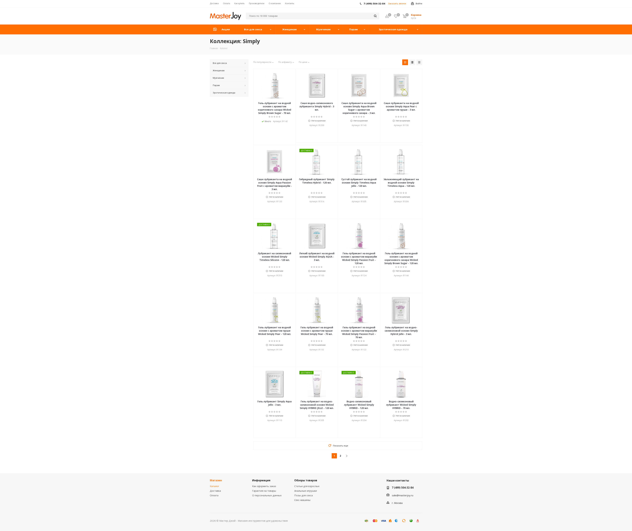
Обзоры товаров (305, 480)
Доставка (215, 490)
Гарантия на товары (264, 490)
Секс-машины (302, 500)
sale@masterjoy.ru (402, 495)
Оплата (214, 495)
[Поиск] (375, 16)
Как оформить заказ (264, 486)
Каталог (214, 486)
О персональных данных (267, 495)
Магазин (216, 480)
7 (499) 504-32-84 (402, 487)
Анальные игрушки (305, 490)
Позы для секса (303, 495)
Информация (261, 480)
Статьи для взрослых (306, 486)
